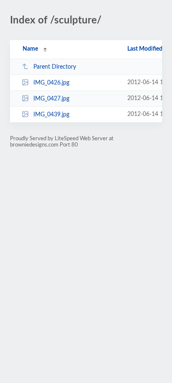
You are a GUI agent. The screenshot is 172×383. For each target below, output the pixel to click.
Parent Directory (54, 67)
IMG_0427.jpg (51, 99)
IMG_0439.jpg (51, 115)
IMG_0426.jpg (51, 83)
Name (30, 49)
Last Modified (144, 49)
